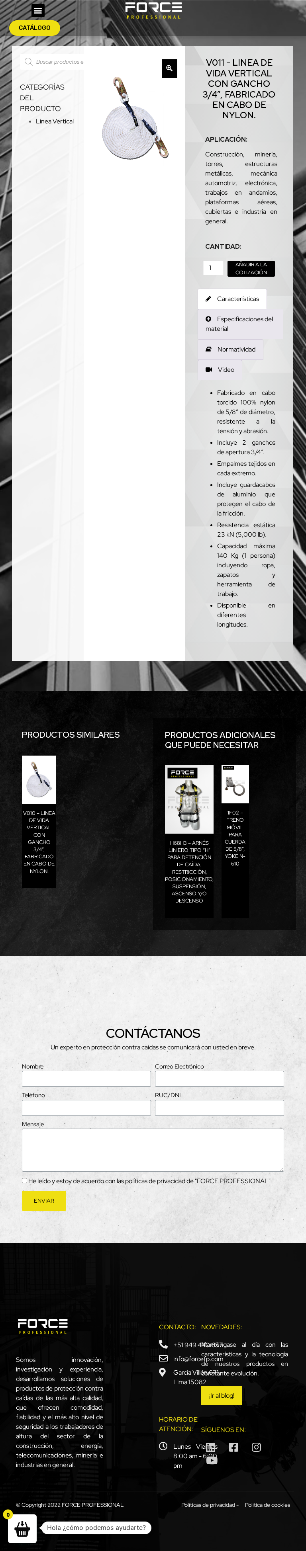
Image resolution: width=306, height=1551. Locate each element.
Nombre (32, 1066)
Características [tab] (238, 299)
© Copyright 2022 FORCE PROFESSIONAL (70, 1504)
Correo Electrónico (179, 1066)
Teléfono (33, 1095)
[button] (38, 10)
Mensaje (33, 1124)
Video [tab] (226, 369)
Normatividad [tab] (236, 349)
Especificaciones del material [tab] (239, 324)
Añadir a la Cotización (251, 268)
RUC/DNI (167, 1095)
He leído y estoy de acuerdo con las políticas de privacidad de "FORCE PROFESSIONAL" (149, 1181)
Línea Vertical (55, 121)
